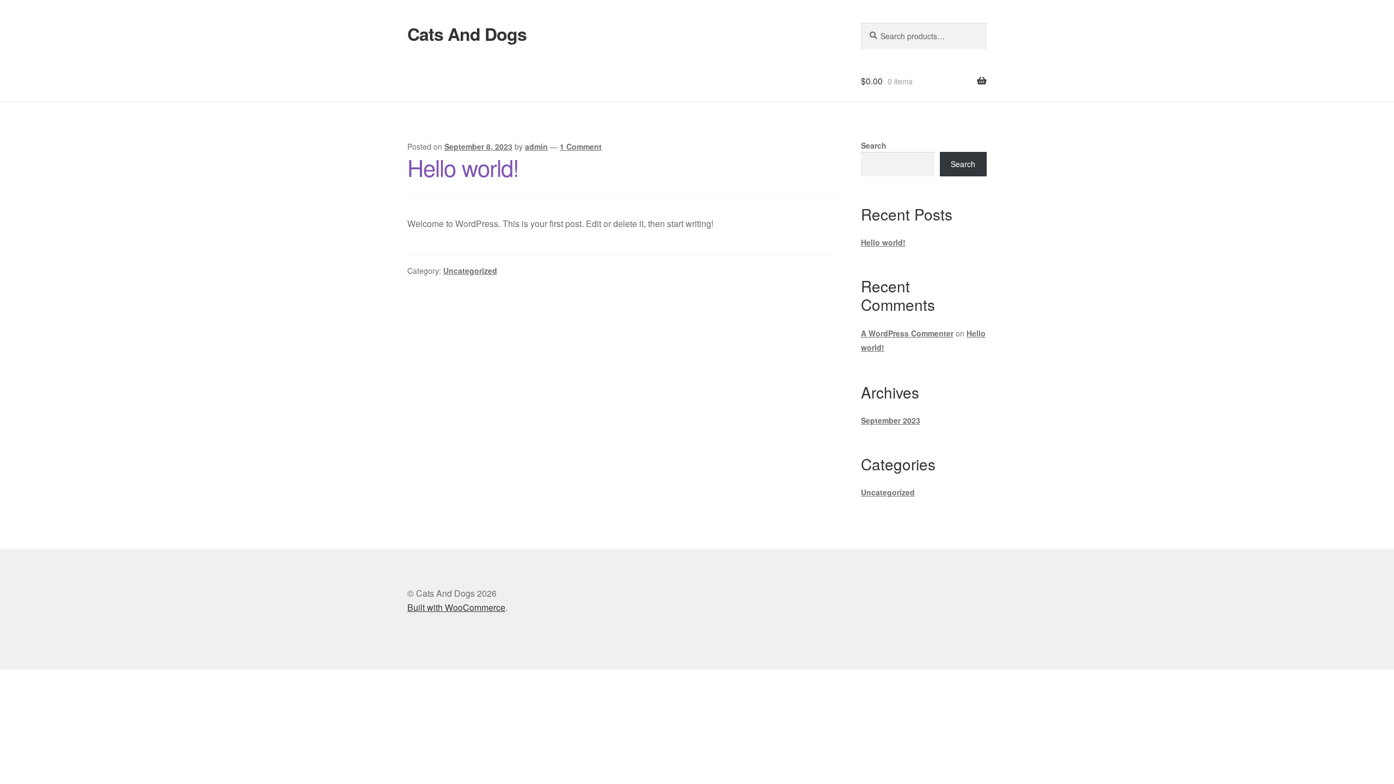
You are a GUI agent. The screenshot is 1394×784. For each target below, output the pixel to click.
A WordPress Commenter (907, 333)
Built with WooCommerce (456, 607)
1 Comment (581, 146)
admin (536, 146)
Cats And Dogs (467, 33)
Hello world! (463, 167)
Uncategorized (470, 270)
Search (873, 145)
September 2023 (890, 420)
